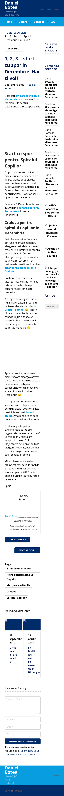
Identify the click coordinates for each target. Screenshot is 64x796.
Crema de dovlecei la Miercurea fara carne (51, 140)
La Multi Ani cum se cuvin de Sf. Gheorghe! (32, 660)
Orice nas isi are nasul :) (13, 654)
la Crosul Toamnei (20, 307)
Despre (23, 21)
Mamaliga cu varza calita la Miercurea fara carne (51, 91)
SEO (52, 21)
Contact (39, 21)
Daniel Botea (11, 5)
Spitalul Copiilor (17, 597)
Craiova (11, 591)
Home (8, 21)
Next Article (26, 550)
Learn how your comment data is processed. (22, 752)
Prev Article (18, 539)
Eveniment (21, 33)
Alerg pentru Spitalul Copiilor (20, 577)
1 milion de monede (19, 568)
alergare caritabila (18, 585)
